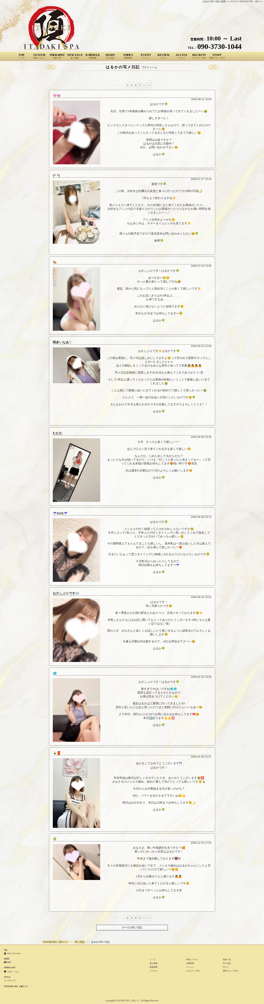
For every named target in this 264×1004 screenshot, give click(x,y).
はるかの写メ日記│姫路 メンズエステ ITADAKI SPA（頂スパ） (233, 1)
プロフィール (149, 67)
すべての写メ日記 (132, 927)
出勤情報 (190, 963)
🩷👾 (57, 95)
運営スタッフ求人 (231, 971)
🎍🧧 (57, 753)
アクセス (154, 971)
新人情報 (154, 963)
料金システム (192, 959)
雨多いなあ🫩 (62, 342)
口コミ (226, 967)
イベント (190, 967)
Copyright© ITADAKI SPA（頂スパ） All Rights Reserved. (132, 1000)
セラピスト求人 (193, 971)
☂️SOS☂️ (60, 513)
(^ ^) (56, 175)
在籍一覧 (227, 959)
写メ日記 (227, 963)
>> (149, 85)
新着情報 (154, 967)
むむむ (57, 433)
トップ (153, 959)
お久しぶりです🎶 (66, 593)
